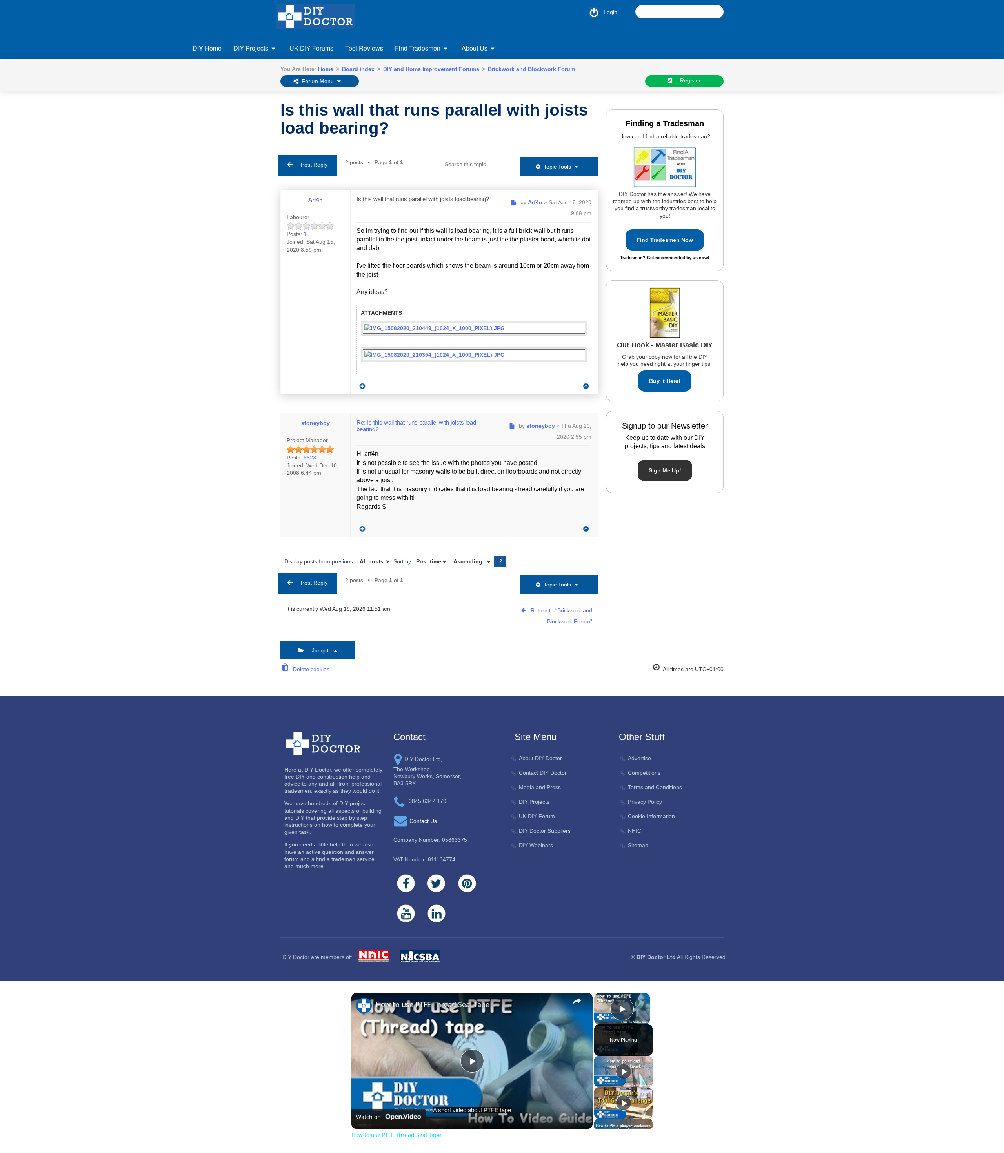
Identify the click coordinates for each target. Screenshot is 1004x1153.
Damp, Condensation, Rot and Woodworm (245, 130)
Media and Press (540, 787)
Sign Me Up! (665, 470)
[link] (364, 1005)
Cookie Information (651, 816)
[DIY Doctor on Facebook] (406, 883)
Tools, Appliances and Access (723, 127)
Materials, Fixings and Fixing (602, 96)
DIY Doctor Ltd (656, 957)
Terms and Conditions (655, 787)
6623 (310, 457)
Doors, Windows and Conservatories (252, 150)
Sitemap (638, 845)
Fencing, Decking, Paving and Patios (372, 96)
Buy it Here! (664, 381)
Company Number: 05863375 (430, 840)
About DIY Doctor (540, 758)
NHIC (634, 831)
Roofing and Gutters (712, 96)
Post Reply (311, 165)
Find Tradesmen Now (665, 240)
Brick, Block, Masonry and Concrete (251, 111)
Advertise (639, 758)
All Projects (221, 96)
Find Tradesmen (417, 48)
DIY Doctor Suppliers (545, 831)
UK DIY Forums (311, 48)
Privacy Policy (645, 802)
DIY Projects (250, 48)
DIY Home (207, 48)
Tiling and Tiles (705, 111)
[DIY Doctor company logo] (323, 743)
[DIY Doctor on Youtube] (406, 913)
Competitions (644, 773)
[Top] (586, 386)
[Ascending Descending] (471, 561)
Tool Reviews (364, 48)
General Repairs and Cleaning (484, 96)
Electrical (218, 165)
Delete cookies (309, 669)
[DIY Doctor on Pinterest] (467, 883)
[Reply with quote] (360, 384)
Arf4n (315, 199)
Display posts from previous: (320, 561)
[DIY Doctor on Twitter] (436, 883)
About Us (474, 48)
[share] (577, 1001)
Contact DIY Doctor (543, 773)
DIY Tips (697, 158)
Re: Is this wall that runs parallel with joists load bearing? (416, 425)
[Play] (623, 1071)
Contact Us (221, 98)
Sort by (403, 561)
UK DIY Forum (537, 816)
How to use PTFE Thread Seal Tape (432, 1004)
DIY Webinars (536, 845)
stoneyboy (315, 423)
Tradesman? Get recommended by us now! (664, 257)
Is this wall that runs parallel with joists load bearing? (434, 119)
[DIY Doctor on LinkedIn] (436, 913)
